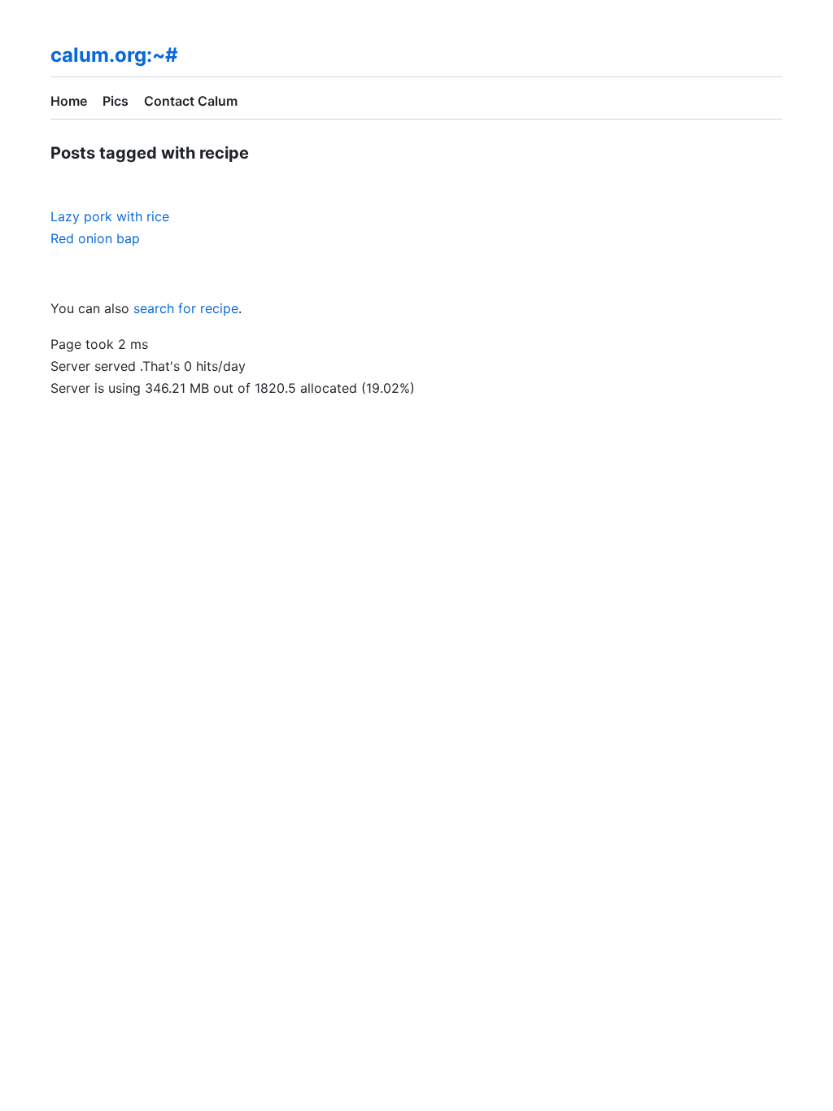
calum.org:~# (114, 55)
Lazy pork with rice (109, 216)
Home (68, 101)
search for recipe (185, 308)
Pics (115, 101)
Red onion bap (95, 238)
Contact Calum (191, 101)
